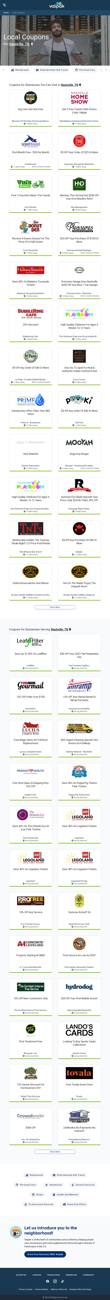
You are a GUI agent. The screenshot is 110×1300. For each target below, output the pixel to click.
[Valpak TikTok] (62, 1281)
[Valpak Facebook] (47, 1281)
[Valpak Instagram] (55, 1281)
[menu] (4, 5)
